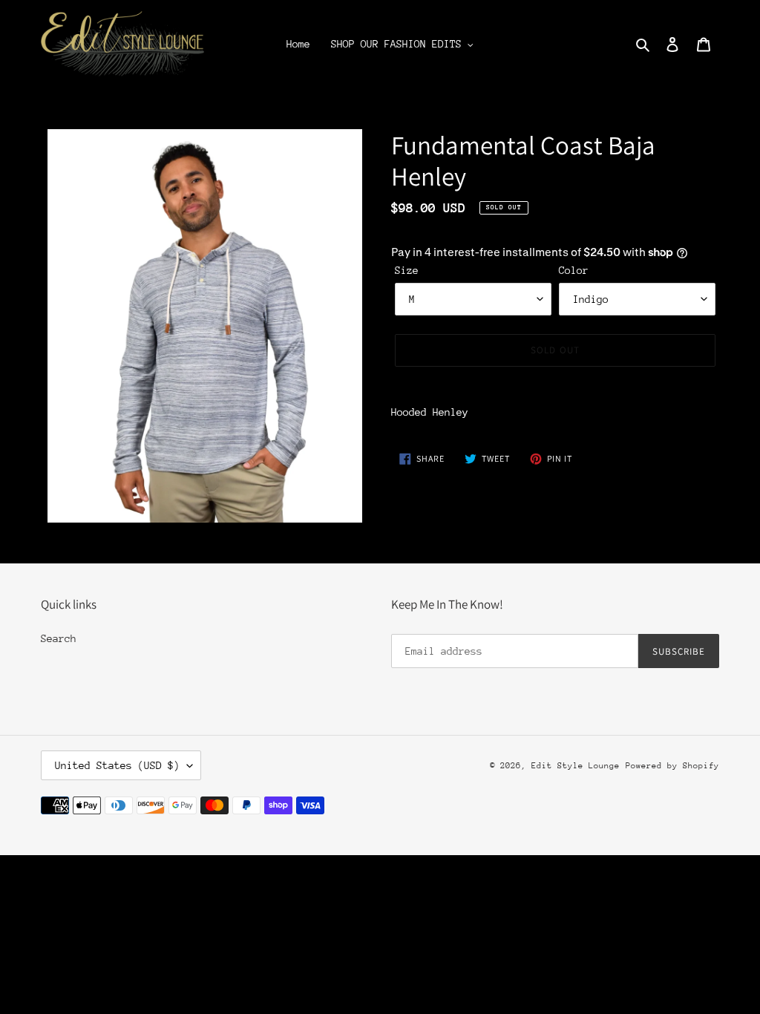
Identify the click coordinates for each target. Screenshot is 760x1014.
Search (58, 638)
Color (574, 270)
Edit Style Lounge (575, 766)
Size (407, 270)
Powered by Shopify (672, 766)
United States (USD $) (117, 765)
